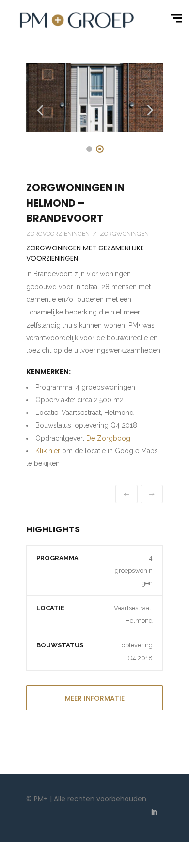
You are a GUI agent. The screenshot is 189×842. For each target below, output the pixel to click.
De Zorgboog (108, 438)
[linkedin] (154, 813)
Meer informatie (95, 698)
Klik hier (47, 451)
